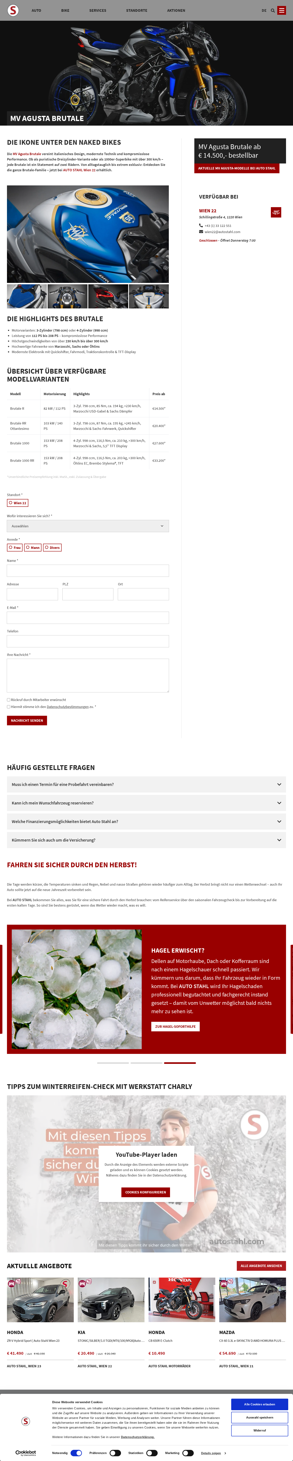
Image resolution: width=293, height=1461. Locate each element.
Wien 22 (20, 503)
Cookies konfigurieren (145, 1192)
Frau (17, 547)
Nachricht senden (27, 720)
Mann (35, 547)
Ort (120, 584)
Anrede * (13, 539)
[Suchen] (272, 10)
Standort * (15, 494)
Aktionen (176, 10)
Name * (12, 560)
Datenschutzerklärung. (138, 1437)
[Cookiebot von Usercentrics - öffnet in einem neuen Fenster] (25, 1453)
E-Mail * (13, 607)
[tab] (113, 1063)
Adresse (13, 584)
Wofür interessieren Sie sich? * (29, 516)
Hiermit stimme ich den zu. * (53, 706)
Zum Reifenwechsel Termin (179, 1018)
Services (97, 10)
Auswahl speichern (259, 1417)
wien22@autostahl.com (222, 231)
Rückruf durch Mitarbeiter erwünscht (38, 699)
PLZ (65, 584)
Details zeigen (211, 1453)
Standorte (136, 10)
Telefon (12, 631)
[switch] (115, 1453)
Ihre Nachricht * (19, 654)
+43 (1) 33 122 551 (218, 225)
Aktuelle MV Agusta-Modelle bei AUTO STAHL (236, 168)
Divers (55, 547)
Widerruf (260, 1430)
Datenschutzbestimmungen (68, 706)
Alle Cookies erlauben (259, 1404)
